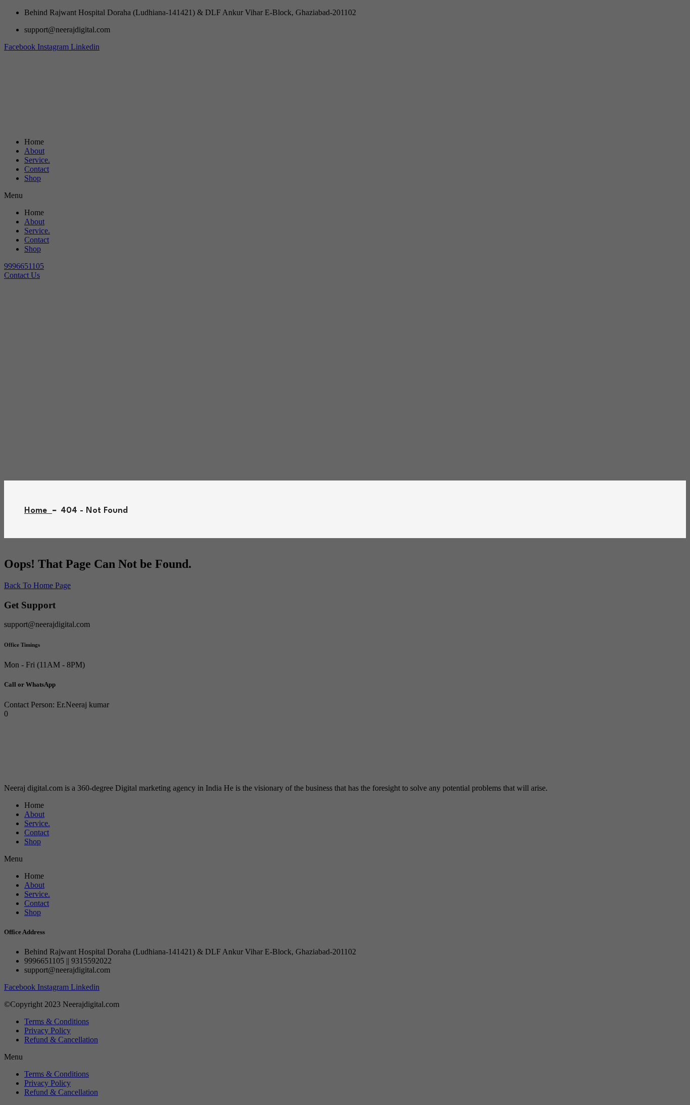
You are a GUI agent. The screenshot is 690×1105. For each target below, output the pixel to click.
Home (38, 510)
